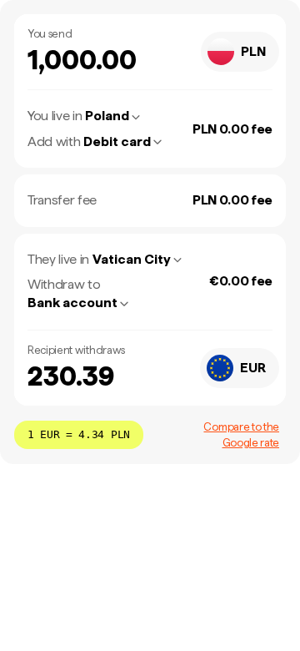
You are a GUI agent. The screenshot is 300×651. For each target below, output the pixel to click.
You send (50, 34)
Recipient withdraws (76, 350)
